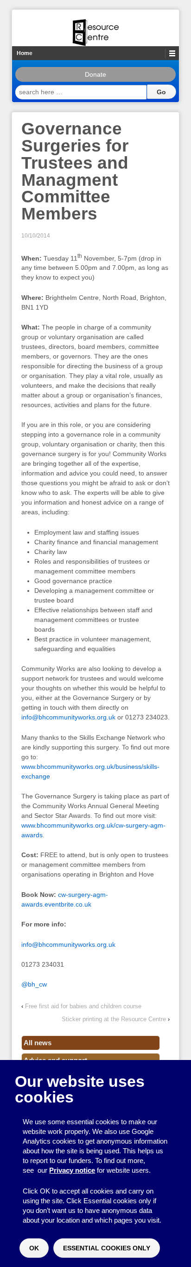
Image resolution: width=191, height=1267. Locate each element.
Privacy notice (72, 1170)
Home (24, 53)
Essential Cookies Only (106, 1248)
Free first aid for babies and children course (83, 1006)
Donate (95, 74)
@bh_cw (34, 984)
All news (37, 1043)
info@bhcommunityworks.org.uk (68, 717)
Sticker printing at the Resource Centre (114, 1019)
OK (34, 1248)
